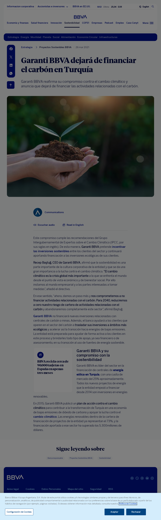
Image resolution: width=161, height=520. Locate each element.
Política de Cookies (128, 504)
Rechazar (136, 512)
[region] (80, 506)
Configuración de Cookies (19, 512)
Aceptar (114, 512)
